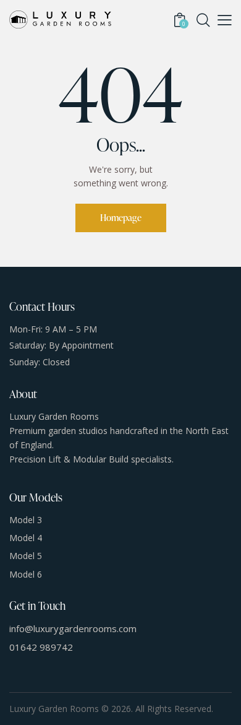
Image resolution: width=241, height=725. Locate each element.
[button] (225, 20)
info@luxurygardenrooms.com (73, 628)
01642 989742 (41, 647)
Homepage (121, 217)
